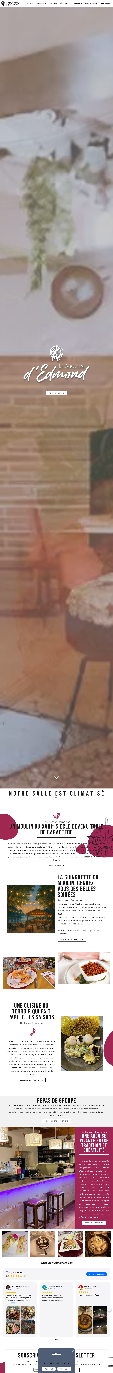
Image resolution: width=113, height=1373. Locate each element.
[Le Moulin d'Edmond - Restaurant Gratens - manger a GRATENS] (42, 1244)
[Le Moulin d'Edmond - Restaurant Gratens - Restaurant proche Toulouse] (29, 971)
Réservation (65, 3)
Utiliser (64, 1369)
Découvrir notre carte (94, 1223)
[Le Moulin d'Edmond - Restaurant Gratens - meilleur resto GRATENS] (31, 909)
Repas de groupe (91, 3)
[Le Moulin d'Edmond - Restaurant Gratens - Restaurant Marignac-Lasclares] (82, 1043)
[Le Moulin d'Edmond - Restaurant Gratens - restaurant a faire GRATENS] (37, 1178)
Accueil (30, 3)
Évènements (77, 3)
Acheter (49, 1369)
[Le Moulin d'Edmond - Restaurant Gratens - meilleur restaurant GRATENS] (98, 1244)
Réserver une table (56, 393)
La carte (53, 3)
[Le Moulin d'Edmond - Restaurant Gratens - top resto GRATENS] (70, 1244)
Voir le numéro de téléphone (72, 939)
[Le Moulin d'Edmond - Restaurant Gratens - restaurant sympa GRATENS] (84, 971)
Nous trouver (106, 3)
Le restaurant (41, 3)
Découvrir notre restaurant (31, 1080)
